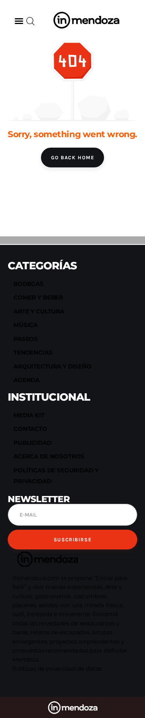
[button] (19, 21)
